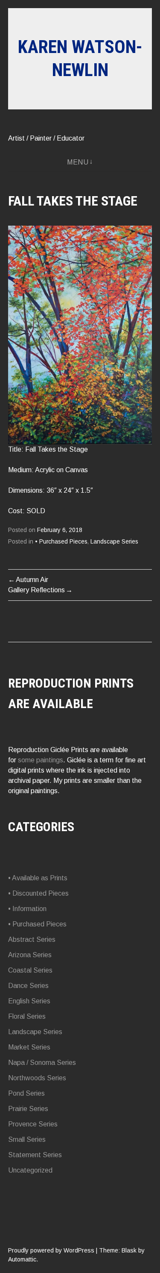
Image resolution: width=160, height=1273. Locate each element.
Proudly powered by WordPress (51, 1250)
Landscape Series (114, 541)
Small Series (27, 1139)
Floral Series (27, 1016)
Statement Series (35, 1154)
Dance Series (28, 985)
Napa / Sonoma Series (42, 1062)
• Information (27, 908)
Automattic (22, 1259)
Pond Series (26, 1093)
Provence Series (33, 1124)
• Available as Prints (37, 878)
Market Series (29, 1047)
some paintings (40, 760)
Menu (77, 162)
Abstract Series (31, 939)
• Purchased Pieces (61, 541)
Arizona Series (30, 954)
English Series (29, 1001)
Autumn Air (32, 579)
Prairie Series (28, 1108)
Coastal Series (30, 970)
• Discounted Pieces (38, 893)
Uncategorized (30, 1170)
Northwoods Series (37, 1078)
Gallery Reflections (36, 590)
